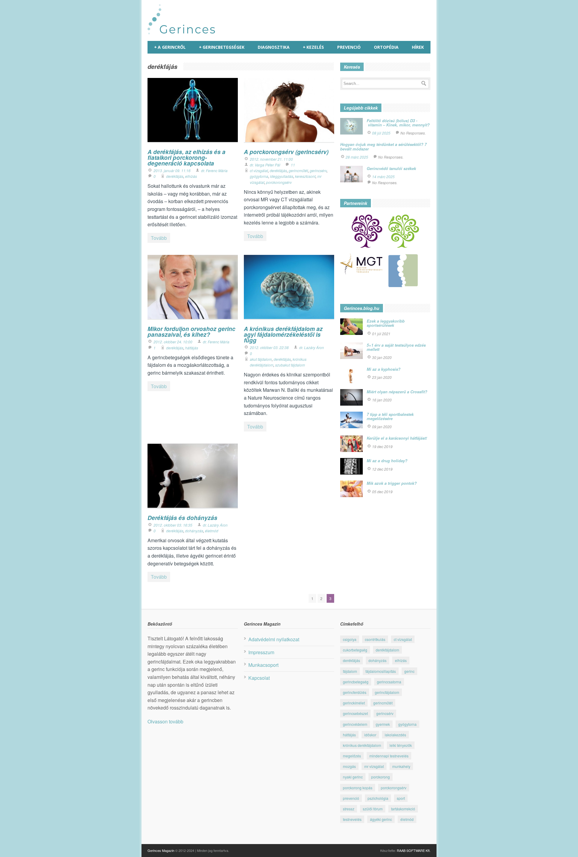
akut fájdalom (261, 359)
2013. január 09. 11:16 (172, 170)
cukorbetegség (355, 649)
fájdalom (350, 671)
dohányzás (194, 530)
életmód (211, 530)
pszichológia (378, 798)
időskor (370, 734)
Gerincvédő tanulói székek (391, 168)
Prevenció (349, 47)
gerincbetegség (355, 681)
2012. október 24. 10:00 (173, 341)
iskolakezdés (395, 734)
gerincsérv (318, 170)
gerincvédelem (355, 724)
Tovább (159, 237)
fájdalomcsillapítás (380, 671)
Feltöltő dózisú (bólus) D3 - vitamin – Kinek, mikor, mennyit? (398, 123)
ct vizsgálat (259, 170)
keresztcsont (305, 176)
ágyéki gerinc (381, 819)
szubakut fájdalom (290, 364)
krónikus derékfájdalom (362, 745)
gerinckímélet (354, 702)
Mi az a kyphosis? (383, 369)
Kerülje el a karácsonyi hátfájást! (397, 438)
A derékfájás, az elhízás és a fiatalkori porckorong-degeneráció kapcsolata (186, 157)
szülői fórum (373, 808)
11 (293, 164)
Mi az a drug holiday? (387, 460)
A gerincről (170, 47)
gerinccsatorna (389, 681)
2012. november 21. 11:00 (271, 159)
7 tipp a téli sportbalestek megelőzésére (390, 416)
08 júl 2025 (381, 132)
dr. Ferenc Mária (214, 170)
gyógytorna (259, 176)
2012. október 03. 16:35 (173, 525)
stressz (348, 808)
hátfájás (191, 347)
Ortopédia (386, 47)
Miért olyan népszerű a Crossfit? (397, 391)
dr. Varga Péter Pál (265, 164)
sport (401, 798)
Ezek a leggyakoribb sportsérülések (386, 323)
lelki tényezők (401, 745)
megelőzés (352, 755)
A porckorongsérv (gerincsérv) (286, 152)
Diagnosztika (274, 47)
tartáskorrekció (403, 808)
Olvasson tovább (165, 721)
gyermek (383, 724)
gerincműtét (298, 170)
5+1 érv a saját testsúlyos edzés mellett (396, 347)
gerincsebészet (355, 713)
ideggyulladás (281, 176)
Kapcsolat (259, 677)
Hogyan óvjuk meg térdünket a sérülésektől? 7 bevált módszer (383, 146)
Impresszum (261, 652)
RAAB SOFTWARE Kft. (413, 850)
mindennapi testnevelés (389, 755)
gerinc (409, 671)
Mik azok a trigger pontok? (392, 483)
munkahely (401, 766)
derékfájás (174, 176)
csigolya (349, 639)
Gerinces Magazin (161, 850)
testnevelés (352, 819)
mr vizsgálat (374, 766)
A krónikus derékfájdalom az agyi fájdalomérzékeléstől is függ (283, 334)
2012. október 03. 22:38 (269, 347)
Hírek (418, 47)
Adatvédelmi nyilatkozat (273, 639)
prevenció (351, 798)
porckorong (380, 776)
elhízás (191, 176)
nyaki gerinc (353, 776)
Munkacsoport (263, 664)
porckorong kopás (357, 787)
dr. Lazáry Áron (311, 347)
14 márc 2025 (383, 176)
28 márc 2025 (357, 156)
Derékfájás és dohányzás (182, 518)
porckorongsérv (279, 182)
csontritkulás (375, 639)
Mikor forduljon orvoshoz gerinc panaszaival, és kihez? (191, 332)
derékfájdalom (387, 649)
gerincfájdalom (387, 692)
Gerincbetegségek (221, 47)
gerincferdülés (354, 692)
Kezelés (313, 47)
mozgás (349, 766)
